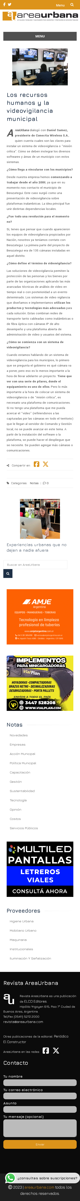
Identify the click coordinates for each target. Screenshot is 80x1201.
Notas (34, 483)
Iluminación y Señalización (30, 958)
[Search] (7, 573)
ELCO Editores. (35, 1001)
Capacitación (20, 772)
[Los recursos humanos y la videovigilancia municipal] (40, 617)
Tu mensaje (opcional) (23, 1117)
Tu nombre (12, 1076)
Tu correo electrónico (23, 1090)
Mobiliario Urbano (23, 930)
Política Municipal (23, 763)
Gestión (16, 781)
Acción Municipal (22, 754)
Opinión (15, 809)
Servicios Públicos (24, 828)
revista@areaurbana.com (23, 1022)
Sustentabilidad (22, 791)
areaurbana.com (39, 1187)
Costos (15, 819)
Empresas (18, 744)
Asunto (9, 1103)
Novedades (19, 735)
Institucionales (21, 949)
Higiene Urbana (22, 921)
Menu (60, 5)
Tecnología (18, 800)
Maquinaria (18, 940)
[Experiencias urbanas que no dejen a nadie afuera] (40, 519)
